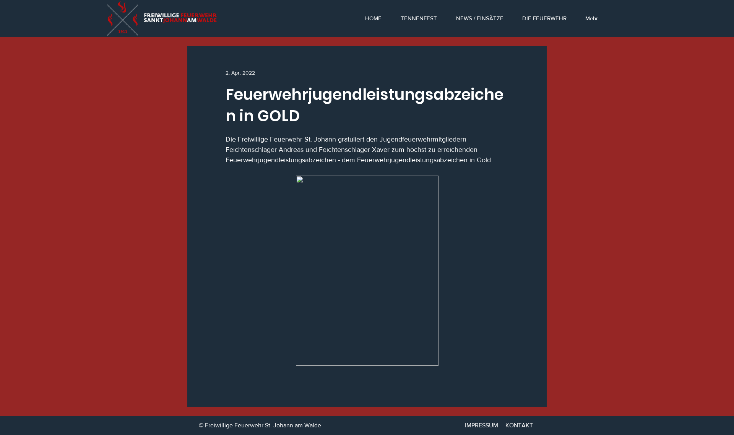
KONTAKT (519, 425)
